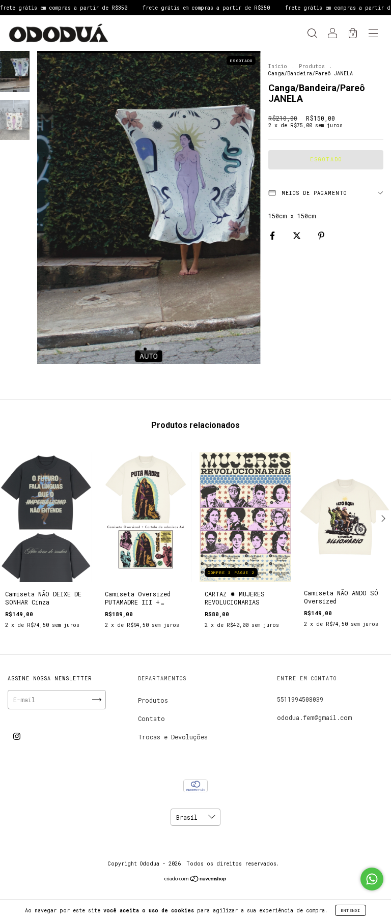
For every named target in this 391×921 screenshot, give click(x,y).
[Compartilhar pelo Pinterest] (321, 235)
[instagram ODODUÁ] (17, 736)
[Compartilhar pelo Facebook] (274, 235)
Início (277, 66)
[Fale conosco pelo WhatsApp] (371, 879)
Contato (151, 718)
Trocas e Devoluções (173, 737)
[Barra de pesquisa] (312, 34)
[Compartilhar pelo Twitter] (298, 235)
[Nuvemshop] (196, 880)
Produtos (312, 66)
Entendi (350, 910)
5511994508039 (300, 699)
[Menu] (373, 34)
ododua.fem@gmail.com (314, 717)
